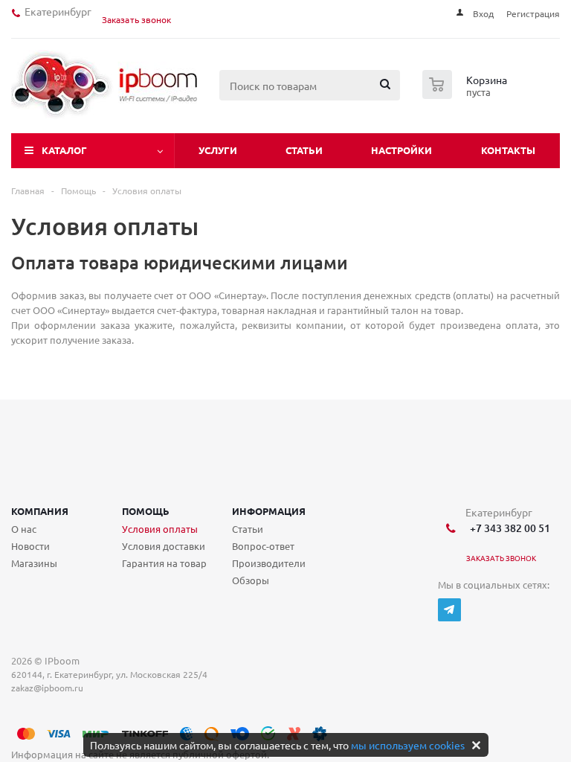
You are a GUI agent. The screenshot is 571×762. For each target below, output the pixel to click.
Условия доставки (163, 546)
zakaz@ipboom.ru (49, 688)
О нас (23, 528)
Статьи (304, 150)
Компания (39, 511)
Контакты (508, 150)
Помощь (146, 511)
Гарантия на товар (164, 563)
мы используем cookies (408, 745)
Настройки (401, 150)
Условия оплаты (160, 528)
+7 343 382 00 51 (507, 528)
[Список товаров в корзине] (466, 94)
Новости (30, 546)
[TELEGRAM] (449, 609)
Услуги (218, 150)
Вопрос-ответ (263, 546)
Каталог (64, 150)
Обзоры (250, 580)
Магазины (34, 563)
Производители (269, 563)
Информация (269, 511)
